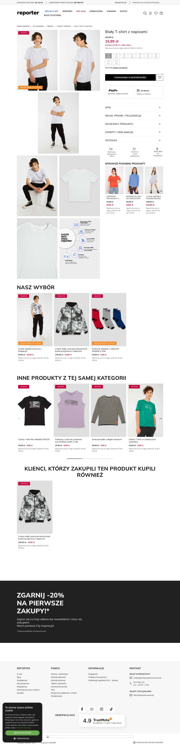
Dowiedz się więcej (23, 728)
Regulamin (93, 674)
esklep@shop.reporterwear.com (147, 678)
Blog (19, 677)
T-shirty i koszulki (64, 26)
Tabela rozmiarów (59, 683)
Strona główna (23, 26)
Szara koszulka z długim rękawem (107, 439)
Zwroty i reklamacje (59, 674)
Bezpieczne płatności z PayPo (64, 693)
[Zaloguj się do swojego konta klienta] (150, 13)
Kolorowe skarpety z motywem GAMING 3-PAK (105, 350)
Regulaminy (22, 686)
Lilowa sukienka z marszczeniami (153, 197)
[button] (161, 13)
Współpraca (22, 680)
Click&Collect (56, 696)
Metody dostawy (58, 680)
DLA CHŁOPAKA (38, 26)
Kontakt (20, 693)
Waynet (52, 743)
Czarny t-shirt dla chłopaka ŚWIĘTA (34, 439)
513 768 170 (138, 682)
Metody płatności (58, 677)
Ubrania (50, 26)
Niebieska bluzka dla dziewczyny (134, 197)
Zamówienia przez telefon (28, 690)
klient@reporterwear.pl (144, 695)
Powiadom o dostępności (130, 77)
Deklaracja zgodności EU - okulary (103, 680)
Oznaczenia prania (59, 686)
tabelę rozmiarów (120, 68)
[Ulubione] (156, 13)
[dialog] (22, 722)
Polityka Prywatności (97, 677)
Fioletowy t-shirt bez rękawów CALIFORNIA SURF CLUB (68, 440)
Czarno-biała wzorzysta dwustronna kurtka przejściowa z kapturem (71, 350)
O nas (19, 674)
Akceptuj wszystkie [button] (22, 733)
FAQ (53, 690)
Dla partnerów (23, 683)
